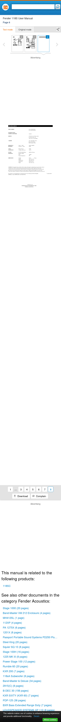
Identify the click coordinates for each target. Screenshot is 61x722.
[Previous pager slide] (3, 45)
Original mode (24, 29)
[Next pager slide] (57, 45)
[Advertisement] (30, 87)
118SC (7, 586)
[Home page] (5, 7)
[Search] (57, 6)
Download (22, 496)
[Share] (58, 29)
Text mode (8, 29)
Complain (40, 496)
